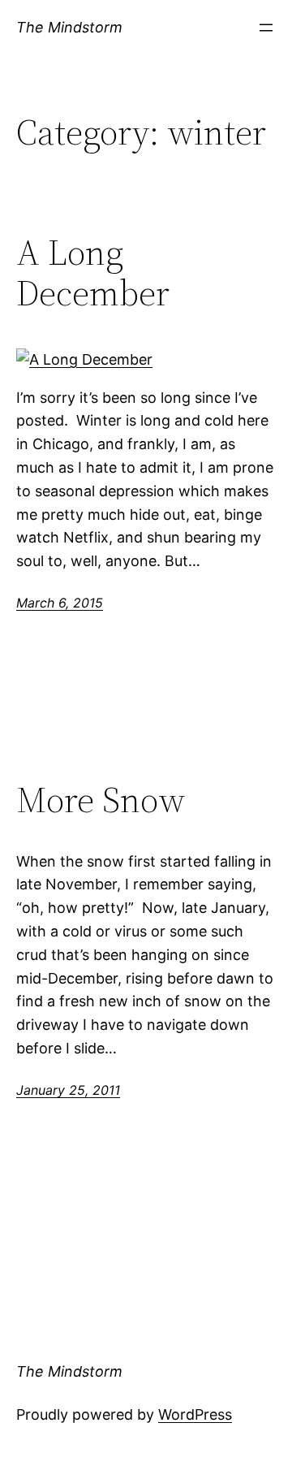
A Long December (93, 273)
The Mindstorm (69, 27)
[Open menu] (266, 27)
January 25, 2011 (68, 1090)
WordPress (195, 1414)
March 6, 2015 (59, 603)
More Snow (100, 800)
